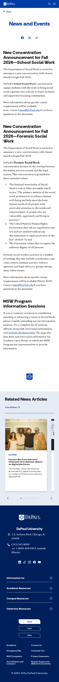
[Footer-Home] (29, 517)
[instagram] (29, 562)
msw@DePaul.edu (29, 110)
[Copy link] (36, 37)
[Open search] (49, 4)
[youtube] (39, 562)
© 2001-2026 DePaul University (29, 673)
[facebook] (34, 562)
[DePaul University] (13, 4)
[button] (12, 407)
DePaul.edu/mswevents (22, 333)
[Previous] (7, 498)
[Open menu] (54, 4)
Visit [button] (29, 628)
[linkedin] (19, 562)
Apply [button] (29, 621)
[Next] (51, 498)
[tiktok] (24, 562)
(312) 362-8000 (20, 544)
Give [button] (29, 635)
